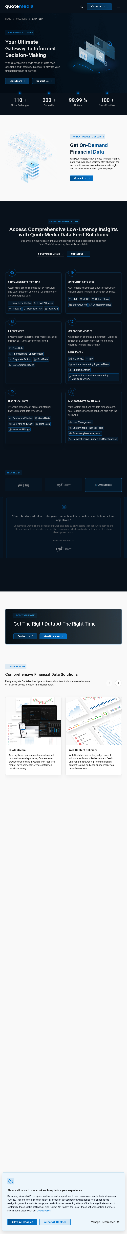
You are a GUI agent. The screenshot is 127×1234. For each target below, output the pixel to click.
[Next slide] (118, 683)
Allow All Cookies (22, 1222)
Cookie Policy (43, 1210)
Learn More (15, 81)
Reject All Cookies (54, 1222)
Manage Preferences (103, 1222)
